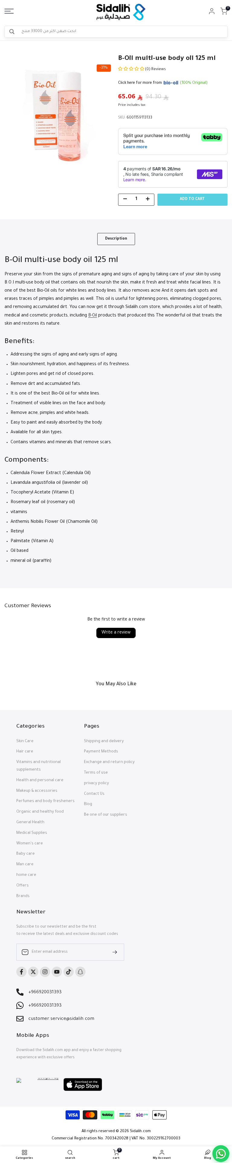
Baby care (25, 854)
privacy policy (96, 783)
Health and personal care (39, 780)
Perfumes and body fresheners (45, 801)
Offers (22, 886)
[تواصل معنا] (220, 1153)
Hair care (24, 752)
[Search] (12, 31)
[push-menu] (9, 11)
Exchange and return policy (109, 762)
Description (116, 239)
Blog (88, 804)
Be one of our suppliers (105, 815)
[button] (131, 69)
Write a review (116, 633)
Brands (23, 896)
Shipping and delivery (104, 741)
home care (26, 875)
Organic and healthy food (40, 812)
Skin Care (25, 741)
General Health (30, 823)
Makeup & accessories (36, 791)
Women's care (29, 844)
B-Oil (92, 315)
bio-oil (171, 83)
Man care (25, 865)
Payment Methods (101, 752)
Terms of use (96, 773)
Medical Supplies (31, 833)
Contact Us (94, 794)
